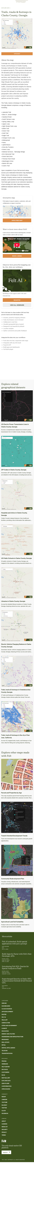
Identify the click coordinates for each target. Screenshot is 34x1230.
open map (17, 53)
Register (17, 300)
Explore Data (5, 8)
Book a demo (17, 256)
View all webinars (17, 305)
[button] (32, 2)
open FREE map (17, 220)
